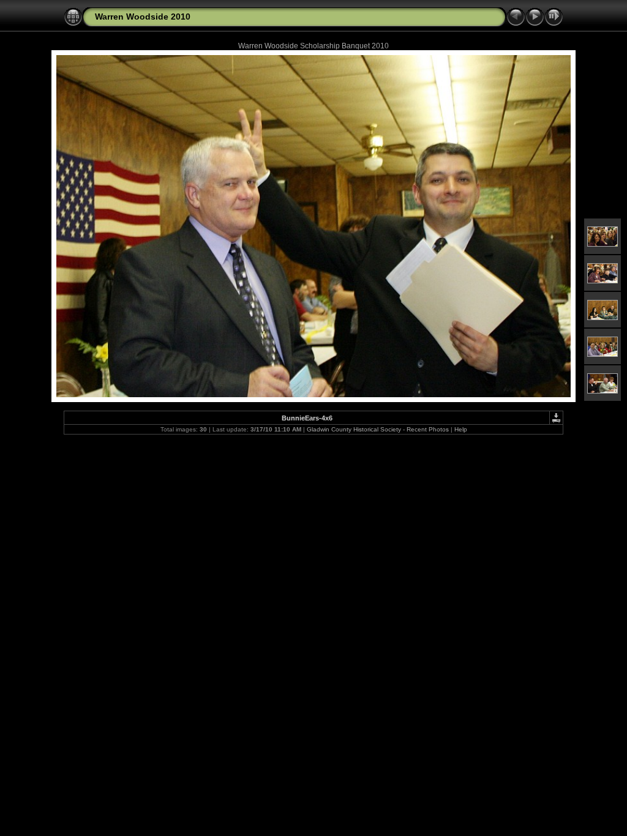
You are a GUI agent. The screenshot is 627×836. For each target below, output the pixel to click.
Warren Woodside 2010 (142, 16)
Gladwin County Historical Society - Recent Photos (378, 429)
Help (460, 429)
